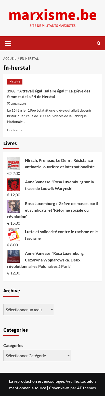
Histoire (14, 81)
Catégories (13, 345)
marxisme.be (52, 15)
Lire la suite (14, 130)
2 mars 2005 (18, 104)
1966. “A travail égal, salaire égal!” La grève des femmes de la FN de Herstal (48, 94)
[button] (8, 42)
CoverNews (59, 387)
